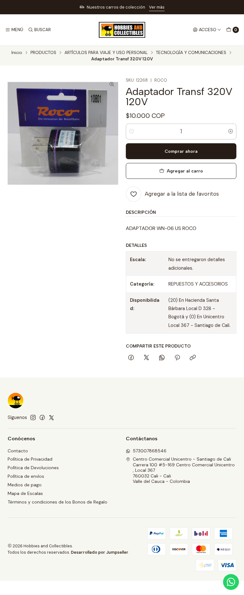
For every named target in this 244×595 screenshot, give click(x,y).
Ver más (157, 7)
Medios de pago (25, 485)
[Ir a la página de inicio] (122, 30)
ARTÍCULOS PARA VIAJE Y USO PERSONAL (106, 53)
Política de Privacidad (30, 459)
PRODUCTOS (43, 53)
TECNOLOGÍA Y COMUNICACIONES (191, 53)
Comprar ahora (181, 151)
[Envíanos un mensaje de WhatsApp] (231, 582)
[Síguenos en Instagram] (33, 417)
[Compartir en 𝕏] (146, 358)
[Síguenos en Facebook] (42, 417)
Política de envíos (26, 476)
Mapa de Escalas (25, 493)
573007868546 (149, 451)
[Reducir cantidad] (131, 131)
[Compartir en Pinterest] (177, 358)
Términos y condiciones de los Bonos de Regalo (57, 502)
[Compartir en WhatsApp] (162, 358)
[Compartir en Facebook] (131, 358)
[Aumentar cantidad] (230, 131)
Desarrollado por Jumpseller (99, 552)
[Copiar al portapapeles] (192, 358)
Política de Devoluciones (33, 467)
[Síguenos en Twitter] (51, 417)
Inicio (16, 53)
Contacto (18, 451)
